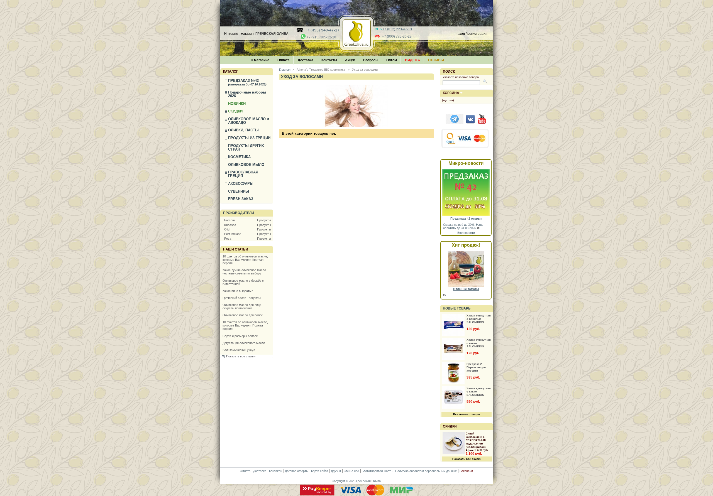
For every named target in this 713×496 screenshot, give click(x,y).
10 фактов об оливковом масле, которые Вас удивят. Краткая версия (245, 260)
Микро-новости (466, 163)
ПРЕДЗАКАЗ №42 (247, 82)
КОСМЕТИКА (239, 157)
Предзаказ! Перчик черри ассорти (476, 367)
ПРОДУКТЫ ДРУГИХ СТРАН (246, 147)
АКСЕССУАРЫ (240, 183)
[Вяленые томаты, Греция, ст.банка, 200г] (466, 285)
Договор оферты (296, 471)
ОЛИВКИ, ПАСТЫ (243, 130)
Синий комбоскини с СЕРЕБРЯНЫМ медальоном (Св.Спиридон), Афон (476, 442)
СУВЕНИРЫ (238, 191)
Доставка (305, 60)
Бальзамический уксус (239, 350)
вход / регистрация (472, 34)
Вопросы (370, 60)
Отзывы (436, 60)
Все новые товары (466, 414)
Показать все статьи (240, 356)
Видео (412, 60)
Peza (227, 238)
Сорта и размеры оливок (240, 336)
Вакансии (466, 471)
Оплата (283, 60)
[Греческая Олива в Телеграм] (454, 122)
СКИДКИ (235, 111)
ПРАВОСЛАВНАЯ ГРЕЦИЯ (243, 174)
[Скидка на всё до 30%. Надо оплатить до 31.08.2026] (466, 215)
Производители (238, 213)
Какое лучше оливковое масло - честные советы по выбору (245, 271)
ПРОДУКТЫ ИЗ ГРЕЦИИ (249, 138)
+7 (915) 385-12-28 (321, 37)
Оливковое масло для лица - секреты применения (243, 306)
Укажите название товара (461, 77)
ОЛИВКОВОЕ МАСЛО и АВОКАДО (248, 121)
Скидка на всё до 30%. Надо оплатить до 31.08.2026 (463, 226)
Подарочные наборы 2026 (247, 94)
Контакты (329, 60)
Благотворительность (377, 471)
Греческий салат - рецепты (242, 297)
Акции (350, 60)
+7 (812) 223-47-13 (397, 29)
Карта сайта (319, 471)
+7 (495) (322, 30)
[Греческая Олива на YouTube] (481, 122)
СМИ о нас (351, 471)
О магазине (260, 60)
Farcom (229, 220)
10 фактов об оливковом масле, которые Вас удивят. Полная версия (245, 325)
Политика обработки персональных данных (426, 471)
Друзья (336, 471)
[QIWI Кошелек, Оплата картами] (465, 147)
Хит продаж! (466, 245)
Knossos (230, 225)
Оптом (391, 60)
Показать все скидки (466, 458)
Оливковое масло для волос (243, 315)
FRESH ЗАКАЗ (240, 199)
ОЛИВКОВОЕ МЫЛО (246, 165)
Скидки (450, 426)
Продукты (264, 220)
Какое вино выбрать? (238, 291)
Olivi (227, 229)
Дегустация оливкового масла (244, 343)
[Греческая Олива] (356, 46)
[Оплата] (356, 494)
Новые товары (457, 308)
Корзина (451, 93)
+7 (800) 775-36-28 (397, 36)
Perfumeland (232, 233)
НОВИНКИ (237, 104)
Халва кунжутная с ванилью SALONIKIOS (479, 319)
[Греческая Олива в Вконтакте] (470, 122)
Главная (284, 69)
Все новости (466, 232)
